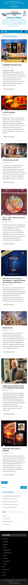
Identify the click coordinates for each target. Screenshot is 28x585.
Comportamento (7, 552)
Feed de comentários (8, 521)
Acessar (5, 516)
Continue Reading (10, 89)
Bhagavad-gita (8, 328)
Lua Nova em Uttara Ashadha (10, 507)
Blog (11, 3)
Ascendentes (7, 561)
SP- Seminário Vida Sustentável (10, 504)
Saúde (5, 564)
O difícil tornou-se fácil (10, 160)
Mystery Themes (17, 581)
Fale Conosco (16, 583)
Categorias (6, 3)
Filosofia (5, 544)
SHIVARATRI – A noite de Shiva (10, 498)
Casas (5, 547)
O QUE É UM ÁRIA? (9, 112)
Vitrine (23, 3)
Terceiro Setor (17, 3)
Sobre (14, 4)
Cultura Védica (14, 17)
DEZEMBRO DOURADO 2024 (12, 65)
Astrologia (6, 541)
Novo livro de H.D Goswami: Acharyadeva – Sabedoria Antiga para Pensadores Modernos (14, 280)
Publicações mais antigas (5, 482)
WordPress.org (6, 524)
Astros (5, 555)
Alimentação (7, 550)
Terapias (6, 558)
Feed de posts (6, 518)
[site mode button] (22, 31)
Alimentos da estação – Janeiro (10, 501)
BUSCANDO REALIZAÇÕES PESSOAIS (12, 496)
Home (10, 583)
